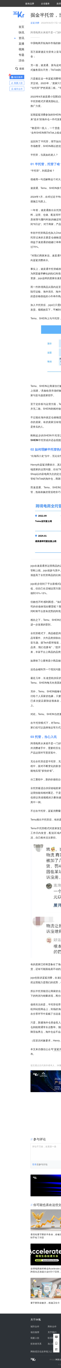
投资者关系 (35, 1343)
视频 (21, 49)
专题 (21, 55)
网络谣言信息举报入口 (41, 1351)
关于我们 (52, 1332)
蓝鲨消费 (34, 22)
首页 (21, 27)
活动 (21, 60)
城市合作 (34, 1326)
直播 (21, 43)
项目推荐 (34, 1332)
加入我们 (52, 1343)
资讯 (21, 38)
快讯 (21, 32)
